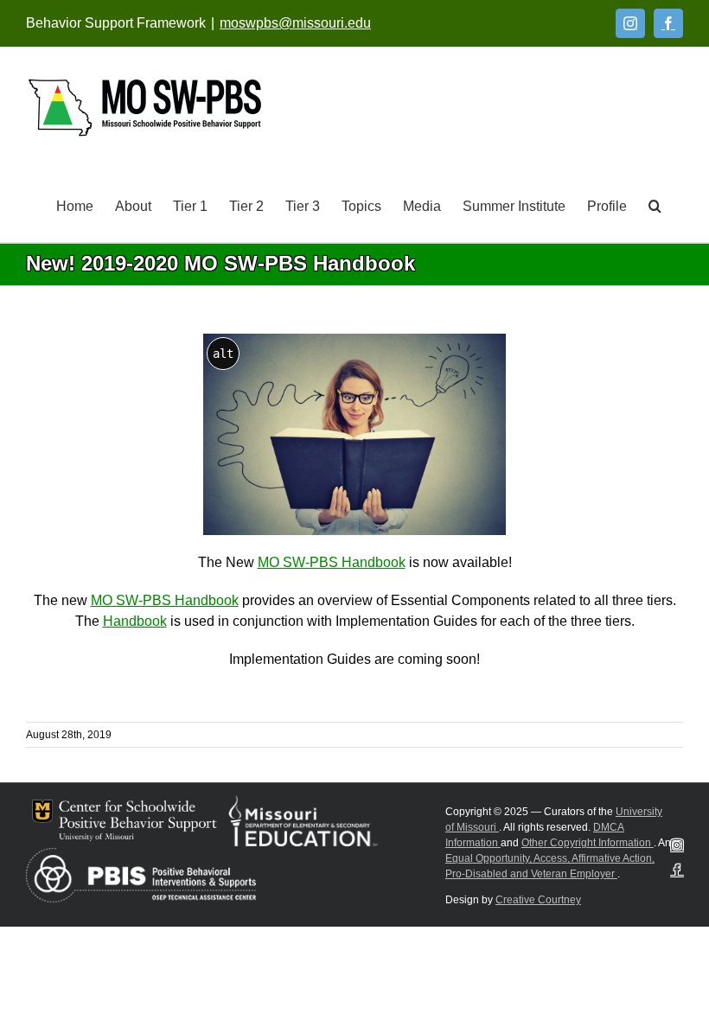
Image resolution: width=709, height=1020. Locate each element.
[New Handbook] (354, 340)
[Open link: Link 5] (145, 107)
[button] (654, 205)
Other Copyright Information (587, 843)
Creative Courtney (538, 900)
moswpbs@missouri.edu (295, 23)
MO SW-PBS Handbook (332, 562)
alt (223, 353)
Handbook (135, 621)
